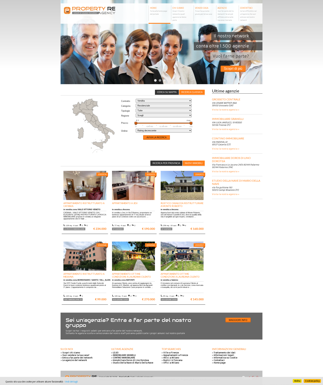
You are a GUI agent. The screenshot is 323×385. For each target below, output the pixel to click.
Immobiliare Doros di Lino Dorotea (231, 159)
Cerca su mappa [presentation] (167, 92)
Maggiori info (238, 320)
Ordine (124, 131)
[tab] (192, 92)
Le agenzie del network (74, 360)
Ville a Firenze (171, 352)
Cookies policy (312, 380)
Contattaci (219, 360)
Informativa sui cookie (225, 357)
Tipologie (125, 111)
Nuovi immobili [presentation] (194, 163)
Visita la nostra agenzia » (225, 109)
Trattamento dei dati (225, 352)
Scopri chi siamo (71, 352)
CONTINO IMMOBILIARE (228, 138)
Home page (220, 362)
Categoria (125, 106)
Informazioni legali (224, 355)
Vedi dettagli (71, 381)
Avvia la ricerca (157, 137)
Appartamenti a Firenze (175, 355)
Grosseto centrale (226, 99)
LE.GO (115, 352)
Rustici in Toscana (172, 360)
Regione (125, 115)
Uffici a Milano (171, 362)
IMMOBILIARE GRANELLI (228, 118)
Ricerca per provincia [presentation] (166, 163)
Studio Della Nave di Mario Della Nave (236, 182)
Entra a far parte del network (77, 357)
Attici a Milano (171, 357)
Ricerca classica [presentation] (192, 92)
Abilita (297, 380)
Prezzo (124, 123)
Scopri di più (233, 68)
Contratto (125, 101)
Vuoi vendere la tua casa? (75, 355)
